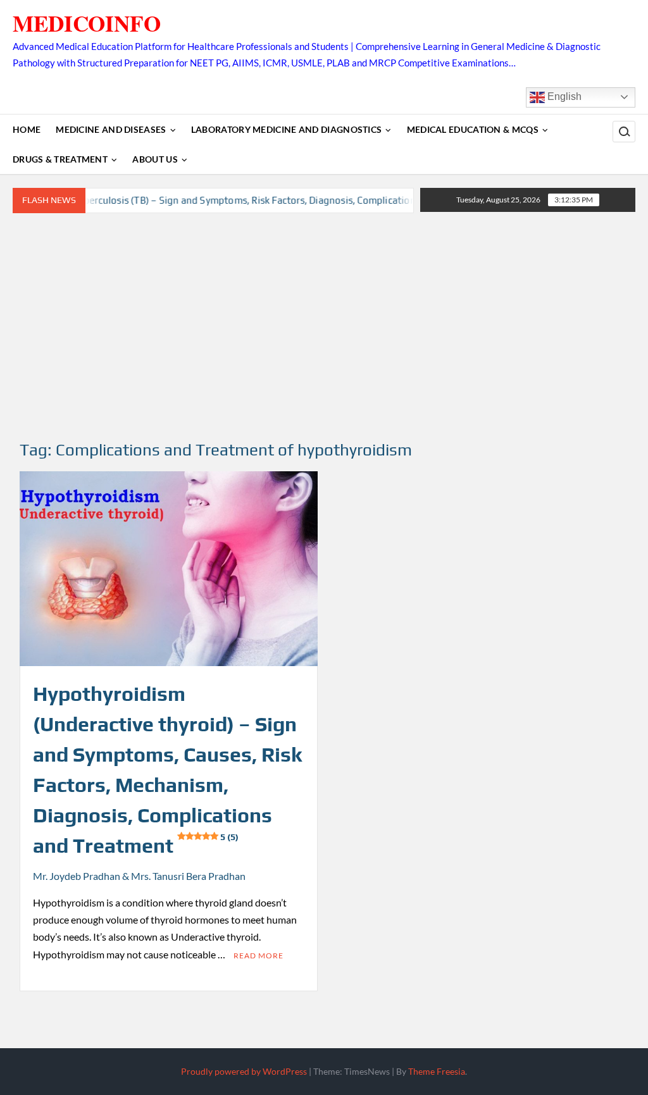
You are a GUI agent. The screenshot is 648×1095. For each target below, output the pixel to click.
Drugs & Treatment (60, 159)
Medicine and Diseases (111, 129)
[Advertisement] (324, 327)
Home (26, 129)
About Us (154, 159)
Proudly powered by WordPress (244, 1071)
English (563, 96)
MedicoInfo (87, 23)
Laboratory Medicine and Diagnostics (286, 129)
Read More (259, 955)
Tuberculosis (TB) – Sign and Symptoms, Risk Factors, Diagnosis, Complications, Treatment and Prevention (274, 200)
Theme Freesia (436, 1071)
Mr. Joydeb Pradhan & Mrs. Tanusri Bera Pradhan (139, 876)
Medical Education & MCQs (473, 129)
